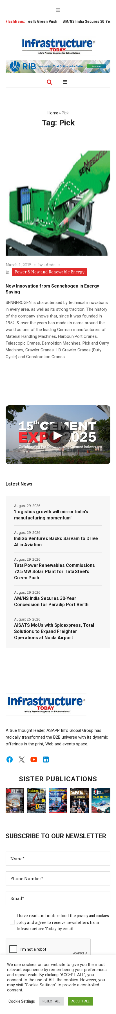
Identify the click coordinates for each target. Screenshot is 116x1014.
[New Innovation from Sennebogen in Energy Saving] (58, 203)
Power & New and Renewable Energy (49, 272)
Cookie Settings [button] (21, 1001)
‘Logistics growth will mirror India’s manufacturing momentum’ (51, 515)
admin (50, 264)
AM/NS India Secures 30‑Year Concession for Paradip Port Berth (51, 601)
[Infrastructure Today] (58, 46)
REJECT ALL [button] (51, 1001)
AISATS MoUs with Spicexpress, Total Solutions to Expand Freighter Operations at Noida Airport (54, 631)
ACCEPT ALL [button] (80, 1001)
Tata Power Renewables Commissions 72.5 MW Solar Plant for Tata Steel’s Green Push (54, 571)
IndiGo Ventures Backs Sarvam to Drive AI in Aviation (56, 541)
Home (53, 113)
